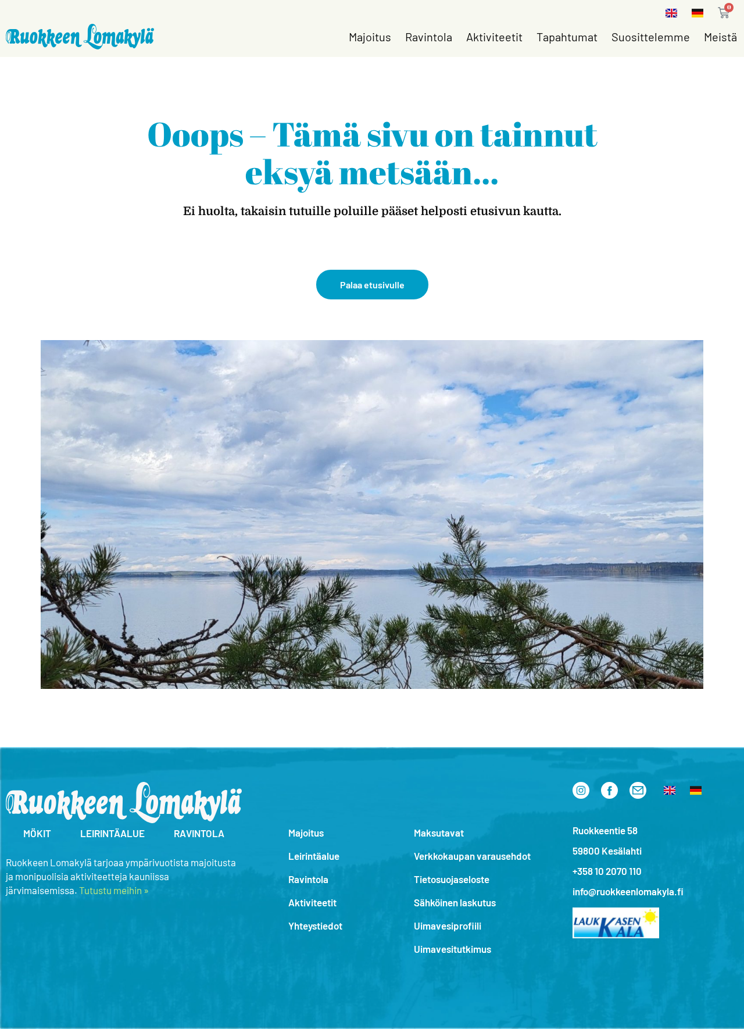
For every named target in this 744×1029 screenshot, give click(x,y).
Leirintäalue (313, 856)
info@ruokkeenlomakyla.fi (628, 891)
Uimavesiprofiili (447, 925)
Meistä (720, 37)
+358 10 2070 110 (607, 871)
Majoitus (370, 37)
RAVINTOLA (199, 833)
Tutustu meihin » (114, 890)
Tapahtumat (567, 37)
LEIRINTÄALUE (112, 833)
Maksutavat (439, 832)
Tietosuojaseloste (451, 879)
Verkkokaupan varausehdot (472, 856)
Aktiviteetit (494, 37)
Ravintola (428, 37)
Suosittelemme (650, 37)
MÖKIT (37, 833)
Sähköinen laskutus (455, 902)
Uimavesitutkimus (452, 949)
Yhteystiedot (315, 925)
